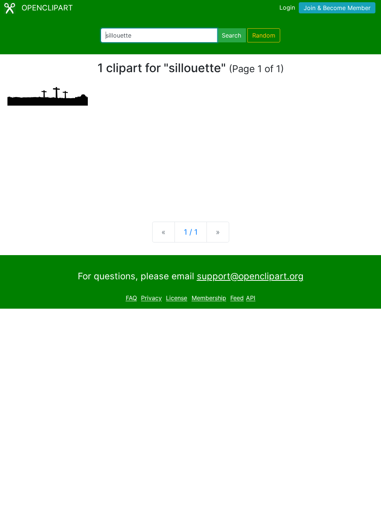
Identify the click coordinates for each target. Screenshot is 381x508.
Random (263, 35)
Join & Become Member (337, 8)
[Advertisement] (190, 158)
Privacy (151, 298)
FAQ (131, 298)
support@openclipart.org (250, 276)
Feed (237, 298)
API (250, 298)
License (176, 298)
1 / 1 (191, 232)
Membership (209, 298)
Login (287, 7)
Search (231, 35)
